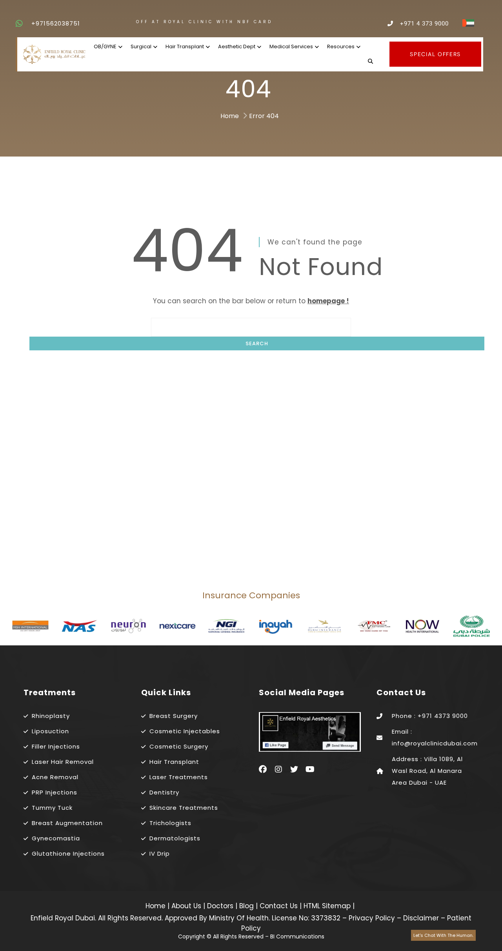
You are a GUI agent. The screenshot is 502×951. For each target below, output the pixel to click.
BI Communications (297, 936)
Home (229, 115)
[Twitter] (294, 769)
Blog (247, 906)
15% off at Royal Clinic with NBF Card (159, 22)
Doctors (221, 906)
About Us (187, 906)
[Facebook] (263, 769)
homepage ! (328, 301)
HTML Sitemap (326, 906)
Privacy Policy (372, 918)
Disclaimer (421, 918)
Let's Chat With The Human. (443, 935)
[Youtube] (310, 769)
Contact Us (280, 906)
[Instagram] (278, 769)
